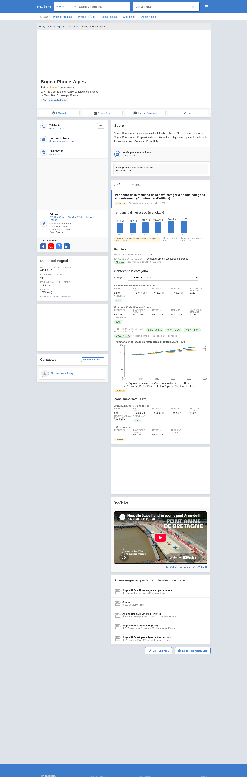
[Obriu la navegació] (206, 7)
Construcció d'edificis (54, 100)
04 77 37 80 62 (57, 128)
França (42, 26)
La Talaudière (73, 26)
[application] (160, 366)
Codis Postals (109, 16)
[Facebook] (43, 246)
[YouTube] (51, 246)
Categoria (119, 277)
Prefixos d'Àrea (86, 16)
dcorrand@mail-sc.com (61, 141)
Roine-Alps (56, 26)
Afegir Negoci (148, 16)
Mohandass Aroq (62, 373)
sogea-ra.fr (55, 154)
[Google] (59, 246)
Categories (129, 16)
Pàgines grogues (62, 16)
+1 (100, 125)
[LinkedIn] (67, 246)
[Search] (193, 6)
